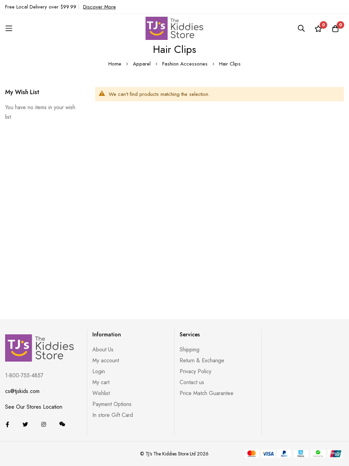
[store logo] (174, 28)
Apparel (142, 64)
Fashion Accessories (185, 64)
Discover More (99, 7)
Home (115, 64)
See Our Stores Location (33, 407)
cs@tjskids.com (22, 391)
